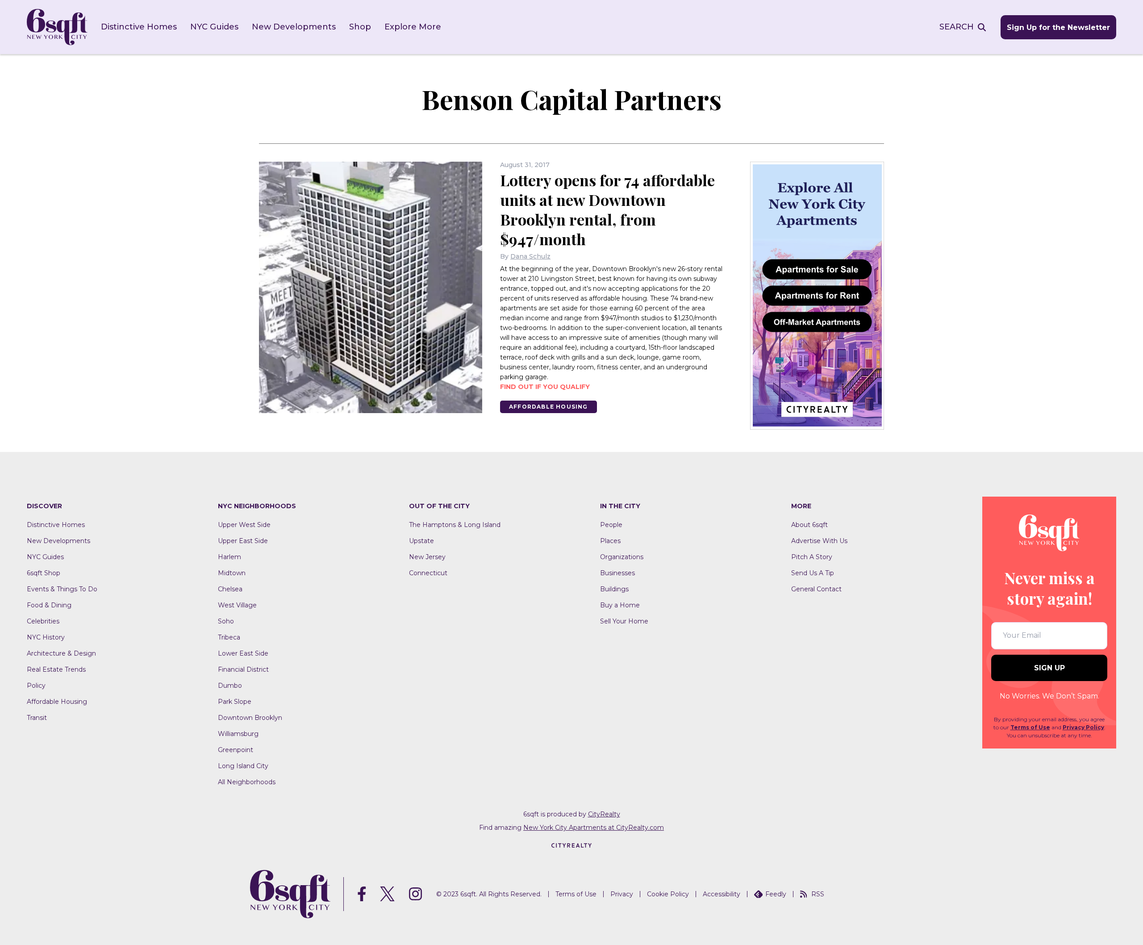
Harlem (229, 557)
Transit (37, 718)
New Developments (294, 27)
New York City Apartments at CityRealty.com (593, 828)
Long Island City (243, 766)
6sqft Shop (43, 573)
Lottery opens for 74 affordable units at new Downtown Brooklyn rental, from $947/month (607, 209)
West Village (237, 605)
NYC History (46, 637)
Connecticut (428, 573)
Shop (360, 27)
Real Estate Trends (56, 669)
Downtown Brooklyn (250, 718)
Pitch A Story (811, 557)
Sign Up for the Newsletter (1058, 27)
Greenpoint (235, 750)
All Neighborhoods (246, 782)
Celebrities (43, 621)
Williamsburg (238, 734)
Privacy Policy (1083, 727)
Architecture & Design (61, 653)
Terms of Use (1030, 727)
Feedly (775, 894)
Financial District (243, 669)
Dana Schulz (530, 256)
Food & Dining (49, 605)
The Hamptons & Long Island (455, 525)
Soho (226, 621)
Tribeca (229, 637)
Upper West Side (244, 525)
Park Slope (234, 702)
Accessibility (721, 894)
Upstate (421, 541)
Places (610, 541)
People (611, 525)
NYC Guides (214, 27)
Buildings (614, 589)
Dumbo (230, 686)
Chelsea (230, 589)
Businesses (617, 573)
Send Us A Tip (812, 573)
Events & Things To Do (62, 589)
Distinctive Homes (139, 27)
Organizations (621, 557)
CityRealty (604, 814)
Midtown (232, 573)
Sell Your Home (624, 621)
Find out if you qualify (545, 387)
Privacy (621, 894)
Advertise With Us (819, 541)
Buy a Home (620, 605)
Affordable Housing (548, 406)
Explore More (412, 27)
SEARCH (956, 27)
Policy (36, 686)
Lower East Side (243, 653)
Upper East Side (243, 541)
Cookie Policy (668, 894)
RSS (817, 894)
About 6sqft (809, 525)
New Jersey (427, 557)
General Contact (816, 589)
